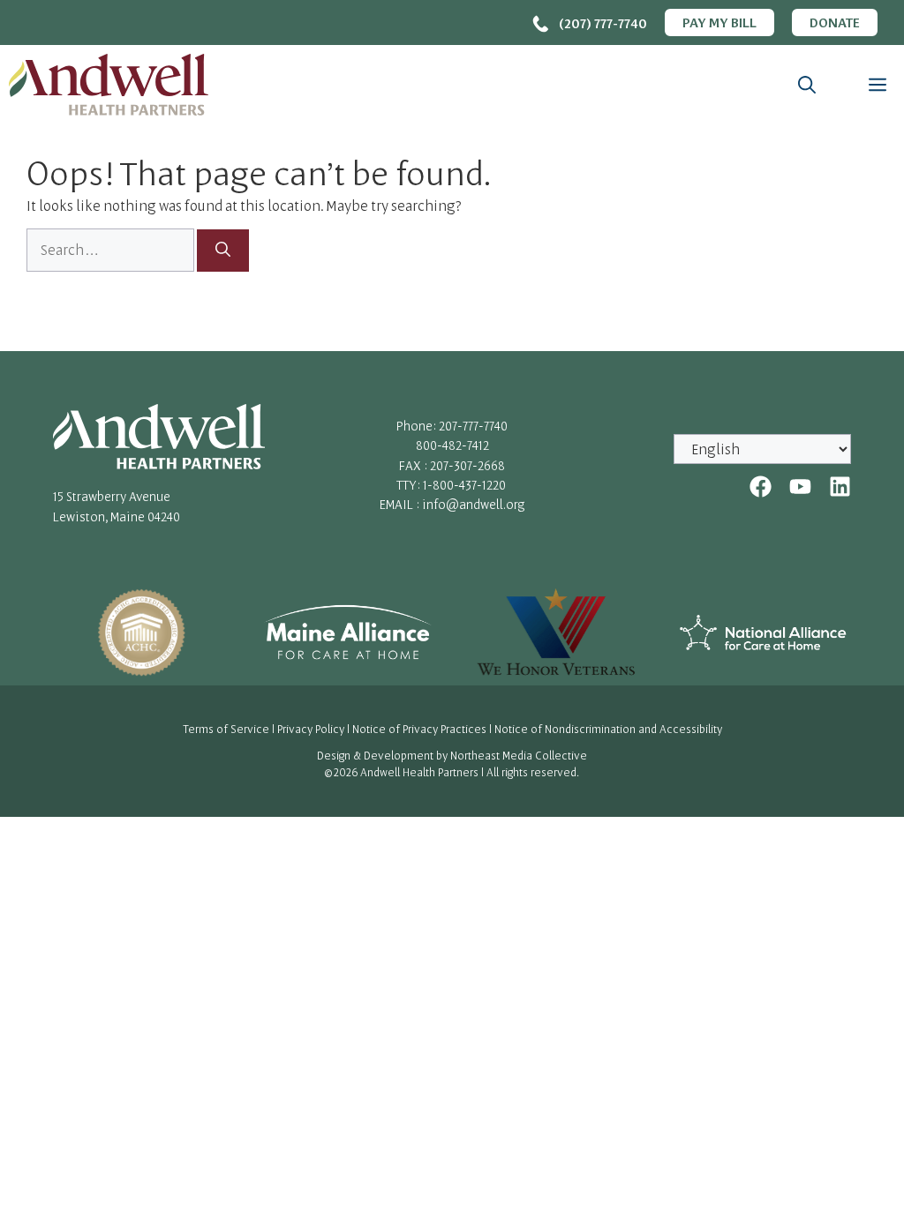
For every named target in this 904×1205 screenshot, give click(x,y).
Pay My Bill (719, 22)
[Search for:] (111, 249)
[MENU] (873, 84)
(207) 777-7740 (603, 23)
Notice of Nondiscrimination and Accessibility (608, 729)
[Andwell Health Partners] (108, 84)
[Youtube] (800, 486)
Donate (835, 22)
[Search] (223, 250)
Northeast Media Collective (518, 755)
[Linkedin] (840, 486)
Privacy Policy (310, 729)
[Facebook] (761, 486)
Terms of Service (226, 729)
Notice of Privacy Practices (419, 729)
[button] (807, 84)
